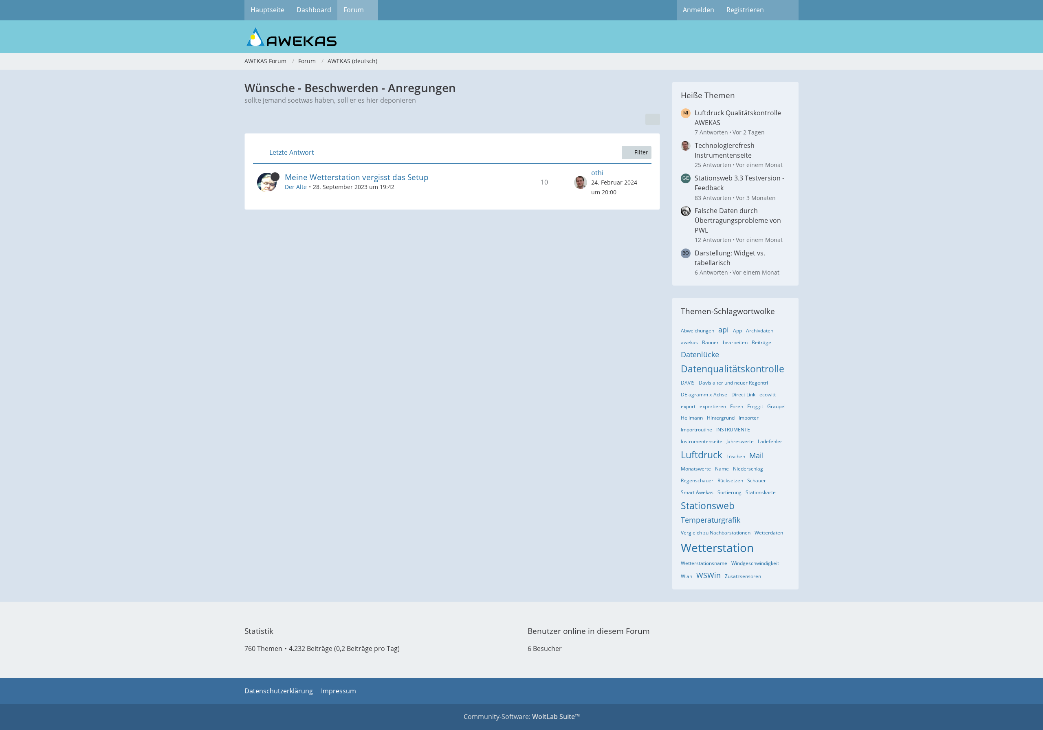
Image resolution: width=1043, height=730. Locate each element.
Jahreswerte (740, 441)
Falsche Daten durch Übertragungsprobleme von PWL (738, 220)
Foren (736, 406)
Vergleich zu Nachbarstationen (715, 532)
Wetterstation (717, 547)
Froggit (755, 406)
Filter (641, 152)
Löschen (735, 456)
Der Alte (296, 187)
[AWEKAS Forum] (521, 36)
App (737, 330)
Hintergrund (721, 417)
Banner (710, 342)
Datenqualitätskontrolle (732, 368)
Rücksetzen (730, 480)
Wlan (686, 576)
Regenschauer (697, 480)
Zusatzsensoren (743, 576)
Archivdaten (759, 330)
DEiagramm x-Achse (704, 394)
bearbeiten (735, 342)
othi (597, 172)
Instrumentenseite (701, 441)
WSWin (708, 575)
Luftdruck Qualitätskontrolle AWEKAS (738, 117)
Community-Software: (522, 716)
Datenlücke (700, 354)
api (723, 329)
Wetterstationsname (704, 563)
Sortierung (729, 492)
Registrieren (745, 9)
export (688, 406)
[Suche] (784, 10)
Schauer (756, 480)
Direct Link (743, 394)
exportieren (713, 406)
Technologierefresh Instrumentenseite (725, 150)
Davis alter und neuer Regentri (733, 382)
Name (722, 468)
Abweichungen (697, 330)
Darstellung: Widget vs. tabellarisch (730, 257)
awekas (689, 342)
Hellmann (692, 417)
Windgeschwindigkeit (755, 563)
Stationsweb (708, 505)
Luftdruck (701, 454)
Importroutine (696, 429)
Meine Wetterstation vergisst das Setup (357, 177)
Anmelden (698, 9)
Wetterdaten (769, 532)
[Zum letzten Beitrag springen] (580, 182)
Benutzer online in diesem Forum (589, 631)
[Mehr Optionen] (652, 119)
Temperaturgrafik (710, 520)
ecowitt (767, 394)
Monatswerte (696, 468)
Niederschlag (748, 468)
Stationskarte (761, 492)
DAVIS (688, 382)
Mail (756, 455)
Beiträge (761, 342)
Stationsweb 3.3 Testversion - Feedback (739, 183)
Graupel (776, 406)
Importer (749, 417)
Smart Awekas (697, 492)
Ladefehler (770, 441)
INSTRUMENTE (733, 429)
